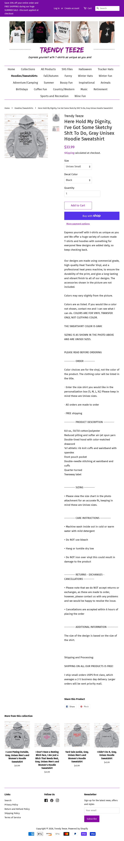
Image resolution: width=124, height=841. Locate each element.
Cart (90, 8)
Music (84, 89)
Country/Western (64, 89)
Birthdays (22, 89)
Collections (28, 69)
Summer (49, 82)
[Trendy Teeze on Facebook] (46, 801)
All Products (48, 69)
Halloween (85, 69)
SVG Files (67, 69)
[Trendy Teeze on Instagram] (57, 801)
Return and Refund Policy (17, 809)
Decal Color (71, 174)
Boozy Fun (66, 82)
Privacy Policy (11, 804)
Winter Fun (105, 76)
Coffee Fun (40, 89)
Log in (57, 8)
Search (8, 800)
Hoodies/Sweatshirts (24, 76)
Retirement (101, 89)
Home (11, 69)
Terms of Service (13, 817)
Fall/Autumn (51, 76)
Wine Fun (80, 96)
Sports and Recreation (54, 96)
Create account (72, 8)
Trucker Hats (105, 69)
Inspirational (87, 82)
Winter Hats (85, 76)
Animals (105, 82)
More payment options (78, 223)
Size (66, 160)
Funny (68, 76)
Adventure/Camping (25, 82)
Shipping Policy (12, 813)
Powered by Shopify (78, 828)
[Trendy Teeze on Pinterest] (51, 801)
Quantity (69, 188)
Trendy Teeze (60, 828)
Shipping (69, 152)
